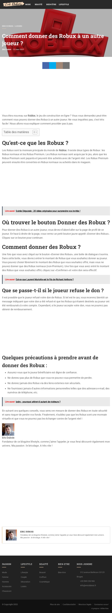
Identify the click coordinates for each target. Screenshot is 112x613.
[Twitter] (52, 65)
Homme (5, 582)
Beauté (38, 4)
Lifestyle (64, 4)
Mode (28, 4)
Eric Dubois (7, 26)
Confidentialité (69, 604)
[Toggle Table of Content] (33, 132)
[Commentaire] (59, 65)
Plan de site (55, 604)
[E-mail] (4, 453)
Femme (5, 577)
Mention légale (85, 604)
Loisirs (18, 26)
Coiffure (42, 577)
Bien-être (51, 4)
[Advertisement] (56, 93)
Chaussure (6, 591)
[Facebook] (45, 65)
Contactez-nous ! (101, 604)
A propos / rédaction (100, 608)
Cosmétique (44, 582)
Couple (24, 577)
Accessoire (6, 586)
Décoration (25, 582)
